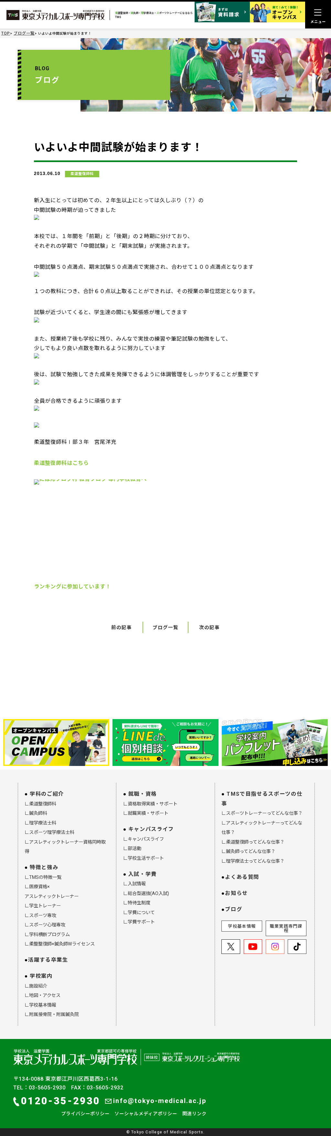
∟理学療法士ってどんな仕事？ (252, 861)
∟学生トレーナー (43, 905)
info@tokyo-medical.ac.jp (159, 1101)
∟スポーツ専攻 (40, 915)
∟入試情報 (134, 883)
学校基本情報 (242, 926)
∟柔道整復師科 (40, 803)
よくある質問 (242, 877)
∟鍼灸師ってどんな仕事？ (248, 851)
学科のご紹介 (47, 794)
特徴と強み (44, 867)
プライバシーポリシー (85, 1113)
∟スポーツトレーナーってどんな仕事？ (262, 813)
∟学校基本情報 (40, 1005)
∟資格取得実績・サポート (150, 803)
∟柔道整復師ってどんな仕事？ (252, 842)
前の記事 (121, 627)
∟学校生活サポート (143, 858)
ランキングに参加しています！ (72, 587)
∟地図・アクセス (42, 995)
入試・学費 (142, 874)
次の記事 (209, 627)
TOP (5, 33)
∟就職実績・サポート (145, 813)
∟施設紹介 (36, 986)
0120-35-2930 (60, 1101)
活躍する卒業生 (48, 960)
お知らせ (236, 893)
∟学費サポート (139, 921)
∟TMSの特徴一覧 (43, 877)
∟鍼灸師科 (36, 813)
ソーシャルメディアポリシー (145, 1113)
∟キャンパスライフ (143, 839)
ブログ (233, 909)
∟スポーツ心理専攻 (45, 924)
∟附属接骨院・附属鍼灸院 (52, 1014)
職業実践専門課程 (286, 928)
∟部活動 (132, 848)
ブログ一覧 (24, 33)
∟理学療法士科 (40, 822)
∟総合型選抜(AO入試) (146, 893)
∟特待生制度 (136, 902)
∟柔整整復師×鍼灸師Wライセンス (60, 943)
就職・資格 (142, 794)
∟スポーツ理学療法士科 (49, 832)
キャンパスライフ (151, 829)
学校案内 (41, 976)
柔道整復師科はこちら (61, 463)
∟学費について (139, 912)
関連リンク (194, 1113)
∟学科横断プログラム (47, 934)
